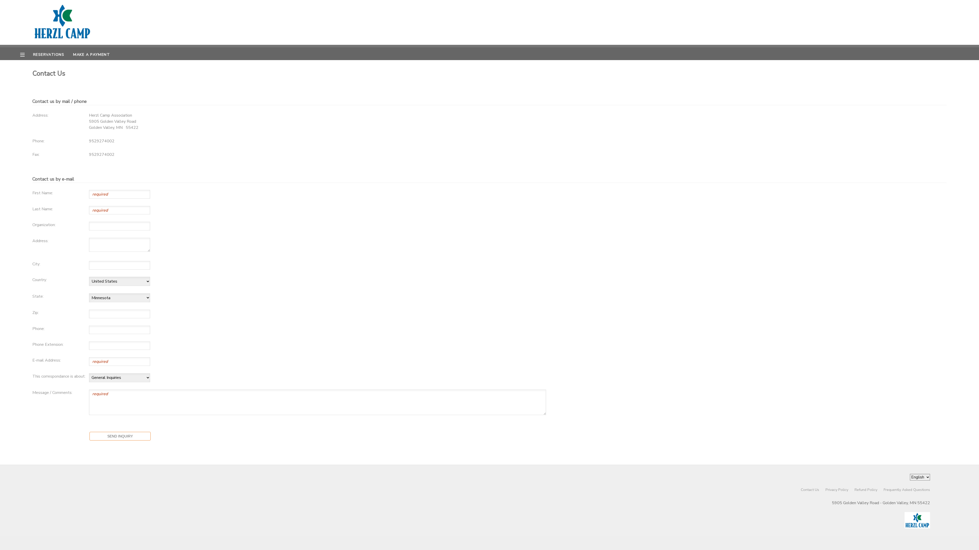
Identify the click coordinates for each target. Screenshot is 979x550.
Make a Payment (91, 54)
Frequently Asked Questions (907, 489)
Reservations (48, 54)
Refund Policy (866, 489)
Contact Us (810, 489)
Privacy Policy (837, 489)
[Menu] (26, 54)
